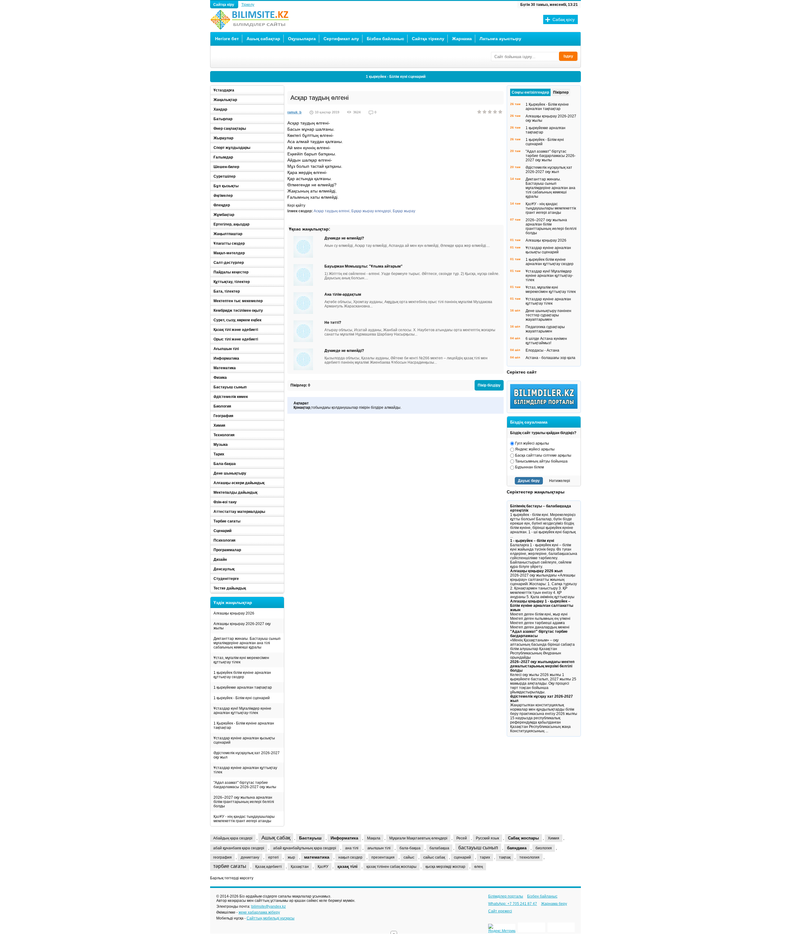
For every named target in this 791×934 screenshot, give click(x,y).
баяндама (517, 848)
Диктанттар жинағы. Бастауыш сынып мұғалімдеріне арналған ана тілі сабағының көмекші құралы (247, 642)
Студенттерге (226, 579)
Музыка (221, 444)
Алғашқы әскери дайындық (239, 483)
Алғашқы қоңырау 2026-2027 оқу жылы (242, 626)
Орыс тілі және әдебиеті (236, 339)
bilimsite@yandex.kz (268, 906)
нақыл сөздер (350, 857)
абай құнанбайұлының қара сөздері (304, 848)
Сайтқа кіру (224, 4)
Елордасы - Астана (542, 350)
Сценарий (222, 531)
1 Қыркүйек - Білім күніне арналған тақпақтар (244, 725)
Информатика (226, 358)
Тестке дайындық (230, 588)
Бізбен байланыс (385, 38)
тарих (485, 857)
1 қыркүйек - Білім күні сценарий (395, 76)
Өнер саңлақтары (230, 128)
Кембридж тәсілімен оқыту (238, 310)
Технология (224, 435)
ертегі (273, 857)
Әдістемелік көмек (231, 397)
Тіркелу (247, 4)
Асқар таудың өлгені (331, 211)
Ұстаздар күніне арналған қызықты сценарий (244, 740)
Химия (219, 425)
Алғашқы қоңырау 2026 (234, 613)
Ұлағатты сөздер (229, 243)
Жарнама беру (554, 904)
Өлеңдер (222, 205)
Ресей (461, 838)
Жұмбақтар (224, 215)
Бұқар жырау (404, 211)
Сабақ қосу (563, 19)
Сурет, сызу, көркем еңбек (237, 320)
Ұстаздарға (224, 90)
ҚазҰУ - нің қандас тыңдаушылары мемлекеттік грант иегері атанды (244, 818)
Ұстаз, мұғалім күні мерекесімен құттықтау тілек (241, 660)
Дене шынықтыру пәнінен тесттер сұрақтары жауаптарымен (548, 315)
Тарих (219, 454)
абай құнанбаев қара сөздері (238, 848)
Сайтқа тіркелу (428, 38)
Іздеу (568, 56)
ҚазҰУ (323, 866)
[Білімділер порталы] (545, 407)
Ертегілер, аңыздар (231, 224)
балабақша (439, 848)
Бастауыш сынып (230, 387)
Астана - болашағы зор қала (550, 358)
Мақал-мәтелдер (229, 253)
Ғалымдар (223, 157)
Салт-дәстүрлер (229, 262)
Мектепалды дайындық (235, 492)
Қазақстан (300, 866)
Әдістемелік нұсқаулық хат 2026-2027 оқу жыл (247, 755)
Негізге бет (227, 38)
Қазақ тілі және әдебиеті (236, 330)
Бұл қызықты (226, 186)
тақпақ (504, 857)
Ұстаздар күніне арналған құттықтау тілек (245, 770)
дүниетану (250, 857)
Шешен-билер (226, 167)
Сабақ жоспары (523, 838)
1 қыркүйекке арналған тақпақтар (243, 687)
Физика (220, 377)
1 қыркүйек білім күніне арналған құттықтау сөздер (242, 674)
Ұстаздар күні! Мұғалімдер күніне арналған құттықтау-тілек (242, 710)
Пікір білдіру (489, 385)
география (222, 857)
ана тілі (351, 848)
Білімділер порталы (505, 896)
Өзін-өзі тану (225, 502)
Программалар (227, 550)
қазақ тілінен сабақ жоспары (391, 866)
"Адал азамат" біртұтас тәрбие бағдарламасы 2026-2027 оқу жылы (245, 784)
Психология (224, 540)
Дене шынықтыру (230, 473)
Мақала (373, 838)
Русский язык (487, 838)
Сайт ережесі (500, 911)
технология (529, 857)
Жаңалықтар (225, 100)
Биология (222, 406)
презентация (383, 857)
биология (543, 848)
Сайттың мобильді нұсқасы (270, 918)
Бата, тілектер (227, 291)
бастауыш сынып (478, 847)
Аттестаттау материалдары (239, 511)
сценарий (462, 857)
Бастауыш (310, 837)
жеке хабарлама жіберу (259, 912)
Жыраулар (223, 138)
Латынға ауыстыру (500, 38)
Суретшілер (224, 176)
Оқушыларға (302, 38)
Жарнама (462, 38)
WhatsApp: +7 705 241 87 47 (512, 904)
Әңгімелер (223, 195)
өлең (478, 866)
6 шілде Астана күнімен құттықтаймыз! (546, 340)
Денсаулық (224, 569)
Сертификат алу (341, 38)
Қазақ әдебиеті (268, 866)
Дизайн (220, 559)
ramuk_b (294, 112)
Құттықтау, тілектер (232, 282)
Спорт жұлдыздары (232, 148)
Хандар (220, 109)
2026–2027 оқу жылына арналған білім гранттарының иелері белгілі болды (244, 801)
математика (316, 857)
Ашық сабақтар (263, 38)
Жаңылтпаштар (228, 234)
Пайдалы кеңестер (231, 272)
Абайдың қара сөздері (232, 838)
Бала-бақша (225, 464)
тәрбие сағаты (229, 866)
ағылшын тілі (379, 848)
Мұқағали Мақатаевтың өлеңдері (418, 838)
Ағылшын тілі (226, 349)
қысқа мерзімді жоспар (445, 866)
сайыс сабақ (434, 857)
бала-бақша (410, 848)
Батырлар (223, 119)
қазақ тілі (347, 866)
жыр (291, 857)
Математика (225, 368)
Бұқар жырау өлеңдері (371, 211)
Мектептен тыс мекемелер (238, 301)
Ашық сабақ (275, 838)
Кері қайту (296, 205)
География (223, 416)
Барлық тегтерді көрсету (231, 878)
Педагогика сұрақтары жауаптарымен (545, 329)
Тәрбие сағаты (227, 521)
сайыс (409, 857)
